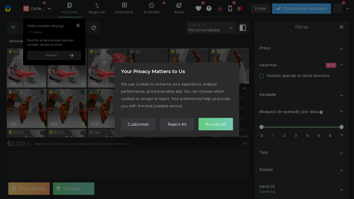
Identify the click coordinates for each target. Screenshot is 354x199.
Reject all (177, 124)
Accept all (216, 124)
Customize (138, 124)
